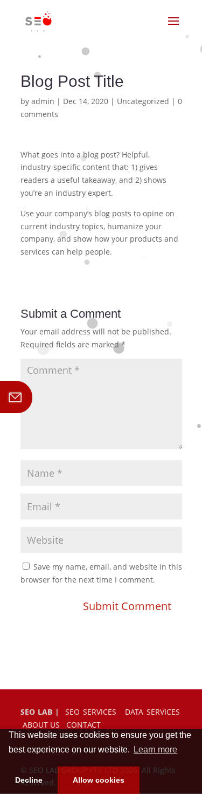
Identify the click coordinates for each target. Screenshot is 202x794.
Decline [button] (29, 780)
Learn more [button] (155, 749)
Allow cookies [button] (98, 780)
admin (42, 101)
